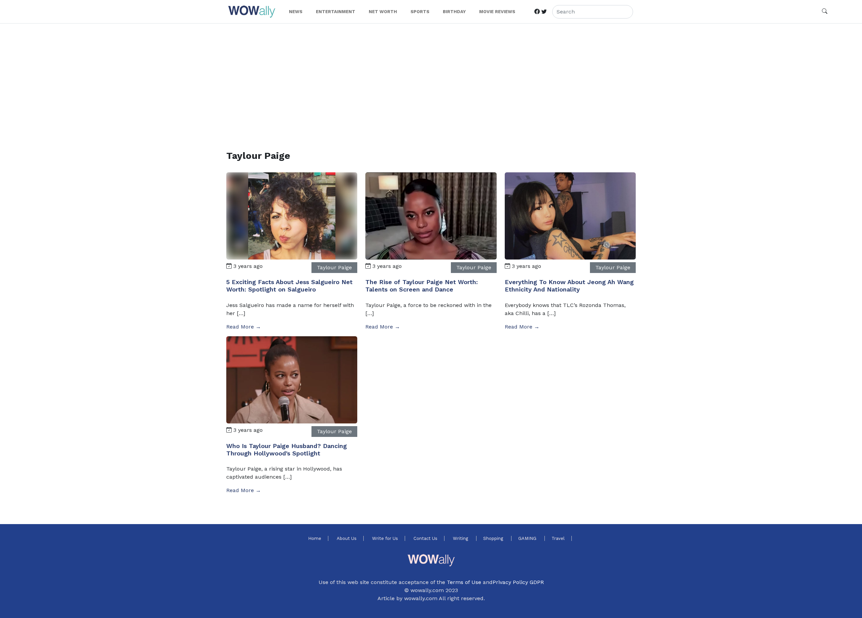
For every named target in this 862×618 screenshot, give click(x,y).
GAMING (528, 538)
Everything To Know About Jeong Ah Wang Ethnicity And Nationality (569, 285)
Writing (461, 538)
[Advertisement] (428, 79)
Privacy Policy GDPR (518, 582)
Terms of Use (464, 582)
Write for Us (385, 538)
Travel (558, 538)
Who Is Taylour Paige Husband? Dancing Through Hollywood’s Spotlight (286, 449)
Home (314, 538)
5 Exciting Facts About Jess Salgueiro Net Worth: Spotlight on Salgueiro (289, 285)
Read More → (243, 326)
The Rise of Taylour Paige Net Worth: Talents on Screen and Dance (421, 285)
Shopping (493, 538)
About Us (347, 538)
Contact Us (425, 538)
